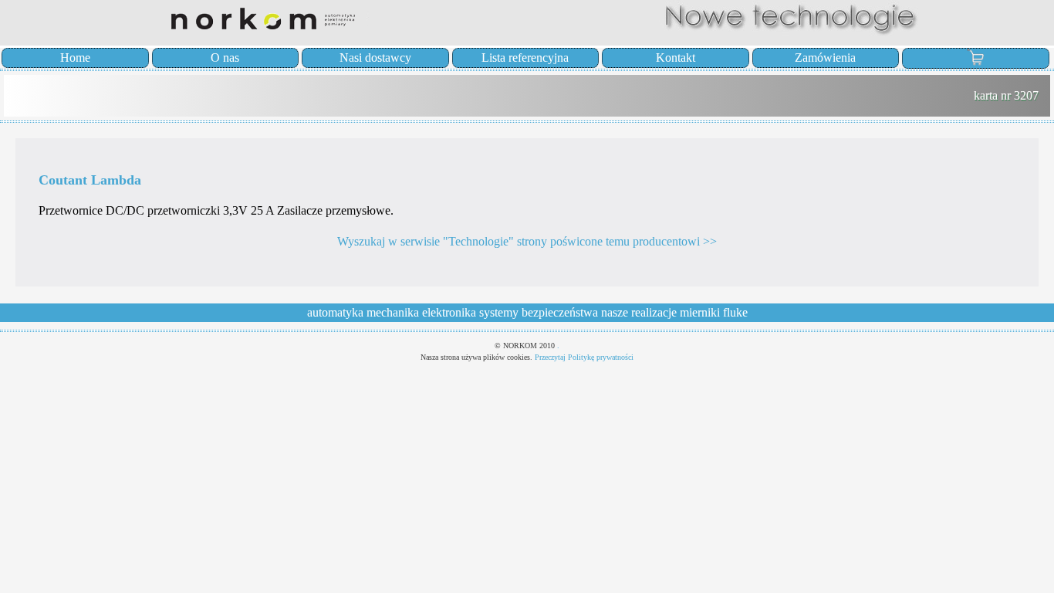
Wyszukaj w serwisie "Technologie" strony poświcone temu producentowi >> (527, 241)
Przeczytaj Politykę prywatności (584, 357)
